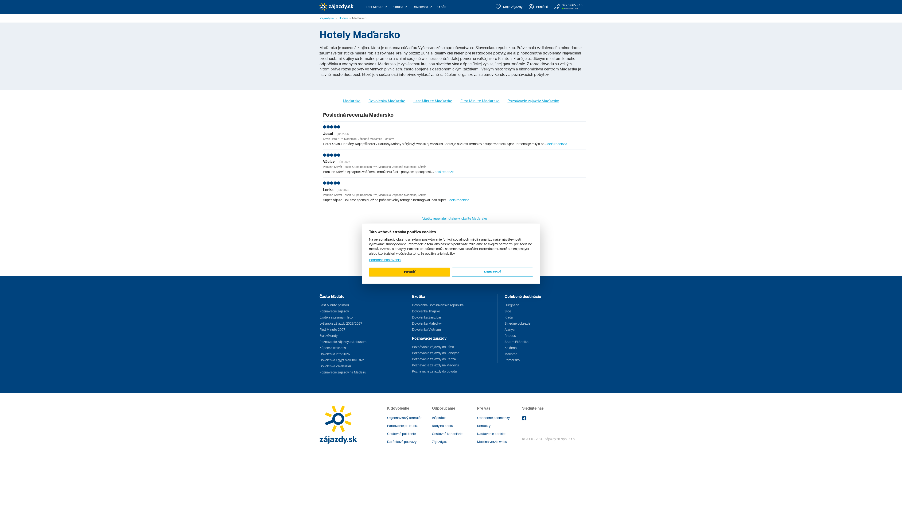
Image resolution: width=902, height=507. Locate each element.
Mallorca (511, 354)
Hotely (343, 18)
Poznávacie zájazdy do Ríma (433, 347)
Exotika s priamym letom (337, 317)
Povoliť (409, 272)
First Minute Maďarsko (480, 101)
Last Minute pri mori (334, 305)
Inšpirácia (439, 418)
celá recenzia (557, 144)
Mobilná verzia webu (492, 442)
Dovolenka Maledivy (427, 323)
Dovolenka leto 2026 (334, 354)
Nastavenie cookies (491, 434)
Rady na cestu (442, 426)
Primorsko (512, 360)
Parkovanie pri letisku (403, 426)
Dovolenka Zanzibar (426, 317)
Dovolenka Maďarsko (387, 101)
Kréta (509, 317)
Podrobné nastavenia (385, 260)
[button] (376, 7)
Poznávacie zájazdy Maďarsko (533, 101)
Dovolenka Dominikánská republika (438, 305)
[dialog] (451, 253)
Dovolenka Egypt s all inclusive (341, 360)
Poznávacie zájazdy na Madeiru (342, 372)
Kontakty (483, 426)
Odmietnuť (492, 272)
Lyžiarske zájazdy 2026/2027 (340, 323)
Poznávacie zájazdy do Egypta (434, 371)
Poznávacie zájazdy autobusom (342, 342)
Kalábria (511, 348)
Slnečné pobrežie (517, 323)
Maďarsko (352, 101)
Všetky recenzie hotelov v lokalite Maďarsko (454, 218)
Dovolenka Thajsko (426, 311)
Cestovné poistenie (401, 434)
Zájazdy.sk (327, 18)
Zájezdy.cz (439, 442)
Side (508, 311)
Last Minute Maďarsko (432, 101)
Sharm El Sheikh (517, 342)
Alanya (510, 329)
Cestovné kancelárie (447, 434)
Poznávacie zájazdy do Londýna (435, 353)
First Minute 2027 (332, 329)
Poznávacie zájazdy (334, 311)
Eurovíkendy (328, 336)
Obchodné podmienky (493, 418)
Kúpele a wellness (332, 348)
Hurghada (512, 305)
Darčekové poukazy (401, 442)
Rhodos (510, 336)
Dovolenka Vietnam (426, 329)
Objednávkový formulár (404, 418)
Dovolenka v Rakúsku (335, 366)
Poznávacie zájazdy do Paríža (434, 359)
